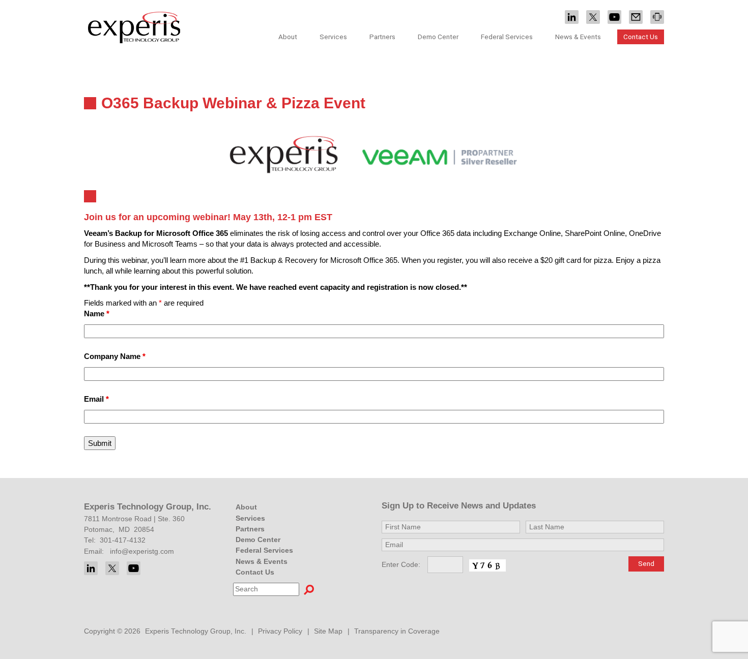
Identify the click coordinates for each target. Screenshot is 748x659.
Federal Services (507, 37)
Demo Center (438, 37)
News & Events (261, 561)
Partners (382, 37)
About (246, 507)
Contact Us (640, 37)
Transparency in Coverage (397, 631)
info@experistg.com (142, 551)
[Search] (309, 589)
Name (96, 313)
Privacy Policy (280, 631)
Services (250, 518)
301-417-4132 (123, 540)
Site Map (328, 631)
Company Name (115, 356)
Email (96, 399)
